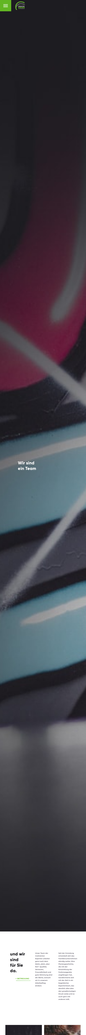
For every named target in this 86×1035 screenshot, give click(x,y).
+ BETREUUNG (22, 978)
